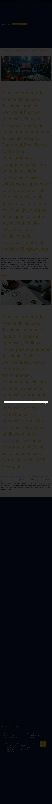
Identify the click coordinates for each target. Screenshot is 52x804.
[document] (26, 402)
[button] (45, 403)
